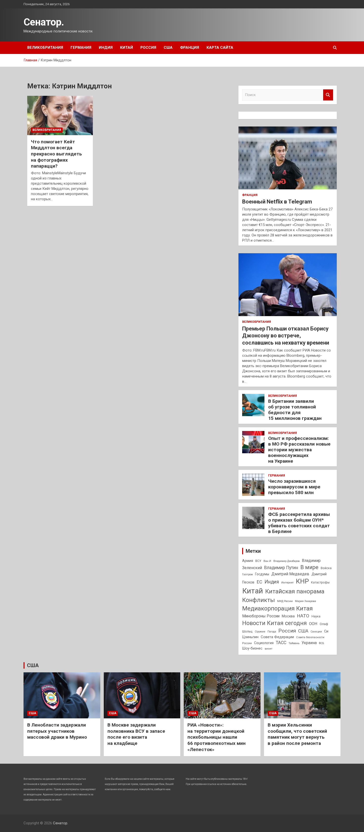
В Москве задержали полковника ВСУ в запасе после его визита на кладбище (136, 734)
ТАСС (281, 642)
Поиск (328, 95)
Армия (247, 561)
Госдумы (262, 574)
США (168, 47)
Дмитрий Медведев (290, 574)
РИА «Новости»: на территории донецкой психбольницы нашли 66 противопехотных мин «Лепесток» (216, 737)
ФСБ (321, 643)
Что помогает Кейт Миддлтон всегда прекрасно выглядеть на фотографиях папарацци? (56, 154)
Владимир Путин (281, 567)
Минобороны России (261, 616)
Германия (81, 47)
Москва (288, 616)
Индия (106, 47)
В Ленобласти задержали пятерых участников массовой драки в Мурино (57, 731)
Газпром (247, 574)
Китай (126, 47)
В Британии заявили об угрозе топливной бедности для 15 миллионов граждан (295, 409)
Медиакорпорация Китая (277, 608)
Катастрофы (320, 582)
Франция (189, 47)
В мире (309, 567)
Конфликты (258, 600)
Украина (309, 642)
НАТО (303, 616)
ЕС (259, 581)
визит (268, 648)
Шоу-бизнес (252, 648)
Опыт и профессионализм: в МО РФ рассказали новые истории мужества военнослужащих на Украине (299, 449)
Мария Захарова (305, 601)
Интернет (287, 582)
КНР (302, 581)
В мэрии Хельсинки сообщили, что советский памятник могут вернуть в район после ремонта (297, 734)
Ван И (267, 561)
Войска (326, 568)
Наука (316, 616)
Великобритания (45, 47)
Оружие (260, 631)
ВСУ (258, 561)
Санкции (316, 631)
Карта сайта (220, 47)
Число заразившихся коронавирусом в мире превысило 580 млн (294, 486)
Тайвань (293, 643)
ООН (313, 623)
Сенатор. (44, 22)
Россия (148, 47)
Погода (271, 631)
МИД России (285, 601)
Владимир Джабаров (286, 561)
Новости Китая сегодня (274, 623)
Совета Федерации (277, 637)
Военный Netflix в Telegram (277, 202)
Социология (264, 643)
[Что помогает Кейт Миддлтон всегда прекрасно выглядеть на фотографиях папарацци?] (60, 115)
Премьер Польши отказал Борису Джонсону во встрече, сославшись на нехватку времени (285, 336)
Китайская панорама (294, 591)
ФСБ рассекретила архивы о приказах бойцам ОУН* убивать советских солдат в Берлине (299, 522)
